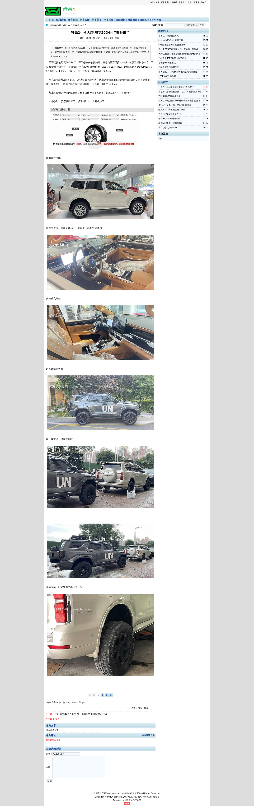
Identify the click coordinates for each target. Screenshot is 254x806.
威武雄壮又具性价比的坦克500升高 (174, 105)
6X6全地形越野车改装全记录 (171, 45)
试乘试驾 (61, 19)
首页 (65, 25)
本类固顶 (163, 133)
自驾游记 (120, 19)
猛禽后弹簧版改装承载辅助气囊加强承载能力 (179, 100)
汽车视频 (109, 19)
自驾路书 (144, 19)
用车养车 (97, 19)
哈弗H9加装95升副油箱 (169, 118)
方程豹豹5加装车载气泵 (169, 96)
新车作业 (73, 19)
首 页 (51, 19)
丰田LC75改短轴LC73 (168, 36)
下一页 (109, 695)
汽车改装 (85, 19)
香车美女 (156, 19)
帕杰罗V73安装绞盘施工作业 (171, 109)
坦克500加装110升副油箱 (170, 123)
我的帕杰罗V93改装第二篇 (170, 40)
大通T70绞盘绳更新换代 (169, 114)
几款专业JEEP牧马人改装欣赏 (172, 58)
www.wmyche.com (115, 793)
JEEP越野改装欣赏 (167, 76)
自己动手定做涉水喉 (167, 127)
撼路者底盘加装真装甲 (168, 67)
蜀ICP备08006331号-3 (148, 797)
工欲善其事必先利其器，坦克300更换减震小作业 (81, 714)
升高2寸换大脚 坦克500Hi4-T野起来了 (176, 87)
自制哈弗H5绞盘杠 (167, 63)
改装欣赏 (132, 19)
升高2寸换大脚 (58, 702)
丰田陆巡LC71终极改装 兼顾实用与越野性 (177, 72)
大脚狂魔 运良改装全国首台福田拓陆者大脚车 (179, 54)
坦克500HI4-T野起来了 (76, 702)
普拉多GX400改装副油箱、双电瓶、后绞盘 (178, 49)
